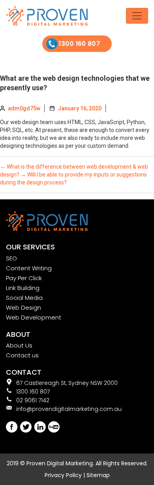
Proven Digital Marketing (59, 463)
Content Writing (29, 268)
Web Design (23, 307)
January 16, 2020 (79, 108)
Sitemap (98, 475)
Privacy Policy (63, 475)
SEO (11, 258)
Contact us (22, 355)
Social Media (24, 298)
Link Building (22, 288)
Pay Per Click (24, 278)
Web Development (33, 317)
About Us (19, 345)
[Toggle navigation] (137, 16)
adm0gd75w (24, 108)
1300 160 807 (80, 43)
